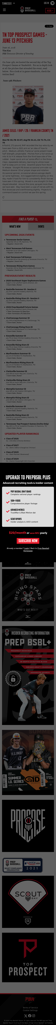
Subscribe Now (28, 541)
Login (26, 548)
